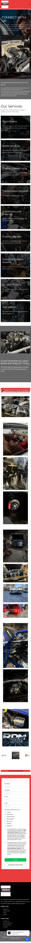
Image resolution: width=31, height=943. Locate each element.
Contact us (6, 921)
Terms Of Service (8, 923)
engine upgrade (10, 819)
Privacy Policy (11, 864)
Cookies (5, 927)
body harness (10, 814)
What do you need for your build (12, 809)
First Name (7, 783)
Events (5, 914)
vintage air (9, 823)
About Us (5, 909)
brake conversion (11, 816)
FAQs (4, 912)
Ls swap (8, 812)
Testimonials (6, 911)
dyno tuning (9, 821)
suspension (9, 825)
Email (6, 803)
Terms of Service (19, 864)
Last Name (7, 790)
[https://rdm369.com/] (15, 891)
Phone (6, 796)
